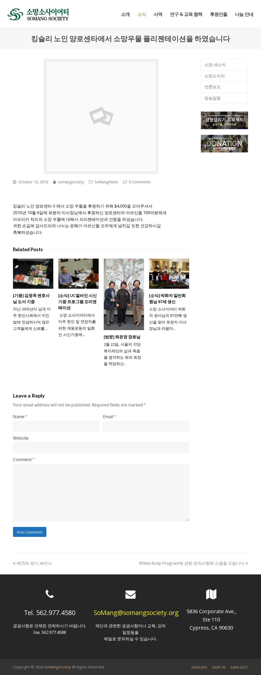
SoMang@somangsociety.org (136, 612)
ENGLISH (199, 667)
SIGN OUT (239, 667)
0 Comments (140, 181)
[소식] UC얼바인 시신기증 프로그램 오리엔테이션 (77, 301)
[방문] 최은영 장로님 (122, 336)
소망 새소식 (215, 64)
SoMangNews (106, 181)
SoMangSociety (57, 666)
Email (109, 416)
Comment (23, 459)
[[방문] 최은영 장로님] (124, 294)
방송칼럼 (212, 98)
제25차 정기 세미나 (34, 563)
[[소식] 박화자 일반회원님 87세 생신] (169, 274)
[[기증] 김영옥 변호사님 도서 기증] (33, 274)
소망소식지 (214, 76)
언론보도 (212, 87)
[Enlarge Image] (101, 116)
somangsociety (71, 181)
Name (20, 416)
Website (21, 438)
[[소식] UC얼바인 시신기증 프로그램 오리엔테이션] (78, 274)
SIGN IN (218, 667)
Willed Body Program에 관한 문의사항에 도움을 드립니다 (191, 563)
